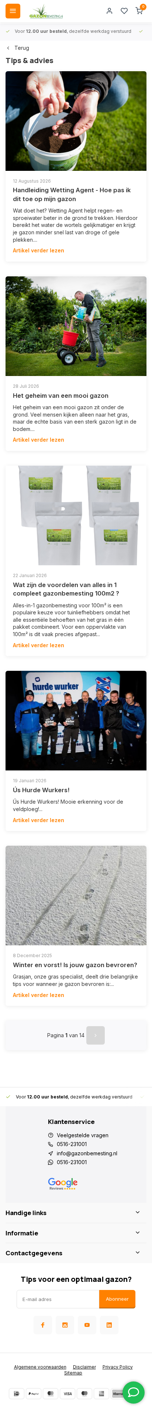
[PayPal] (33, 1393)
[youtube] (87, 1325)
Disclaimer (84, 1367)
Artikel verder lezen (38, 250)
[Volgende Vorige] (95, 1035)
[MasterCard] (50, 1393)
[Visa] (67, 1393)
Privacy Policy (118, 1367)
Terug (21, 48)
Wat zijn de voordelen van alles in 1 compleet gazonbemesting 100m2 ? (66, 589)
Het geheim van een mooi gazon (60, 395)
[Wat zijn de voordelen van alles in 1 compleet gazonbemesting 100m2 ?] (76, 515)
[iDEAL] (16, 1393)
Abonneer (117, 1299)
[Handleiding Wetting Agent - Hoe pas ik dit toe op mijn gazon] (76, 121)
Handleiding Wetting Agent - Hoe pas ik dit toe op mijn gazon (72, 194)
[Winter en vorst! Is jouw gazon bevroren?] (76, 895)
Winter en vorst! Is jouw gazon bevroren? (75, 965)
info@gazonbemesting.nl (87, 1153)
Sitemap (73, 1373)
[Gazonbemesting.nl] (46, 11)
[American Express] (101, 1393)
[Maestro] (84, 1393)
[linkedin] (109, 1325)
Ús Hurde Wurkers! (41, 790)
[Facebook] (43, 1325)
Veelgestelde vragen (82, 1135)
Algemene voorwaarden (40, 1367)
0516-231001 (72, 1144)
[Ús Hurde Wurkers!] (76, 720)
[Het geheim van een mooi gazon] (76, 326)
